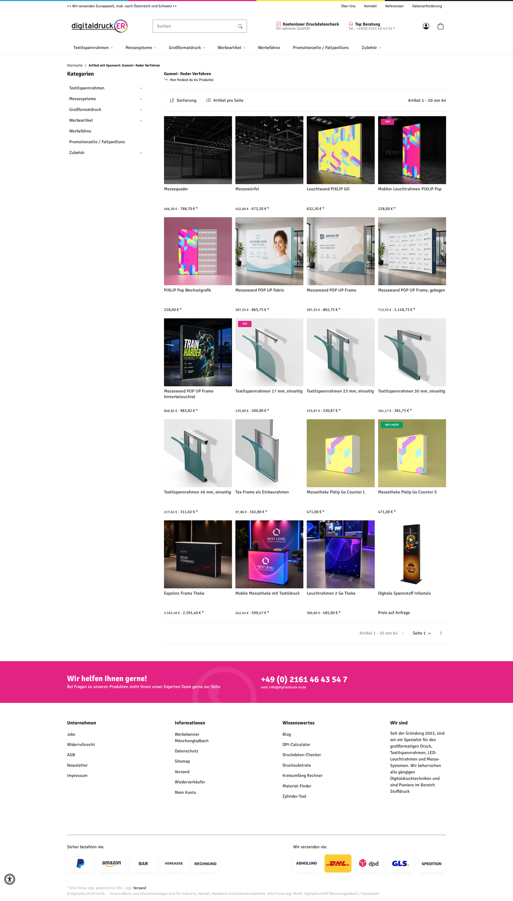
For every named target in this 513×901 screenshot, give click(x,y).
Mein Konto (185, 792)
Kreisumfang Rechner (302, 775)
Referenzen (394, 6)
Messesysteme (82, 98)
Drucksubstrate (296, 765)
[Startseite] (99, 26)
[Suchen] (240, 26)
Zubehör (77, 152)
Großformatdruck (85, 109)
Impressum (77, 775)
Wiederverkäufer (190, 782)
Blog (286, 734)
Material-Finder (296, 786)
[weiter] (440, 633)
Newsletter (77, 765)
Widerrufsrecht (81, 744)
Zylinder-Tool (294, 796)
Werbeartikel (81, 120)
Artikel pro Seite (228, 100)
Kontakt (370, 6)
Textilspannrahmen (86, 88)
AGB (71, 755)
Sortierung (186, 100)
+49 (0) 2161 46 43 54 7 (304, 679)
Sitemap (182, 761)
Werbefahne (80, 131)
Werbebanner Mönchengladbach (192, 738)
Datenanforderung (427, 6)
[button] (426, 26)
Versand (182, 771)
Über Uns (348, 6)
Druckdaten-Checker (301, 755)
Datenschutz (186, 751)
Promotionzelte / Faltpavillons (97, 142)
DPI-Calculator (296, 744)
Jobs (71, 734)
